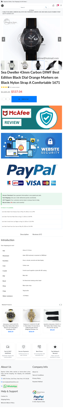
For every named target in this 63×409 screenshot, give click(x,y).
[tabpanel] (10, 322)
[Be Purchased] (7, 403)
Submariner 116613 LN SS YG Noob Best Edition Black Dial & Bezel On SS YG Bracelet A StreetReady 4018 (11, 327)
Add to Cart (25, 99)
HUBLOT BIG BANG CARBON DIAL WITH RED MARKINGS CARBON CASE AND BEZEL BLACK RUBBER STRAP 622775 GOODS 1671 (31, 12)
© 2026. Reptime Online (38, 401)
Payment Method (37, 381)
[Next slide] (61, 304)
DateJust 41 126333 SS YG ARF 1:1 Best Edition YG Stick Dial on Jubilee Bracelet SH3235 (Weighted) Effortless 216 (31, 327)
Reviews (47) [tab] (37, 234)
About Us (35, 372)
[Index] (53, 5)
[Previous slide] (59, 304)
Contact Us (4, 396)
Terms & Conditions (38, 375)
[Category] (61, 5)
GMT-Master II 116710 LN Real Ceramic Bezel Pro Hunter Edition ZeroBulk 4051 (21, 403)
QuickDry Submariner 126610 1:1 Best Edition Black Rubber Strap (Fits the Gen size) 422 (52, 326)
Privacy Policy (36, 378)
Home (32, 10)
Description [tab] (24, 234)
